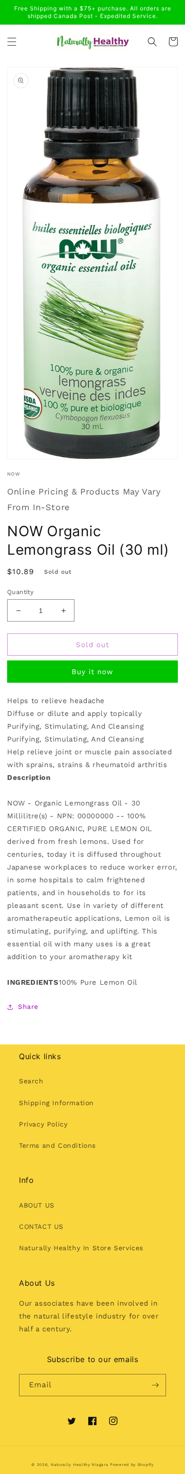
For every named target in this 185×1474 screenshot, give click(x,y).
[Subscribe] (155, 1385)
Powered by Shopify (132, 1464)
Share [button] (28, 1006)
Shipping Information (56, 1103)
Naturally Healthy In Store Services (81, 1248)
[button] (11, 41)
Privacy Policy (43, 1124)
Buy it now (92, 672)
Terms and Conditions (57, 1145)
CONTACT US (41, 1226)
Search (31, 1081)
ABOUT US (37, 1205)
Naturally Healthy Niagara (80, 1464)
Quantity (20, 591)
